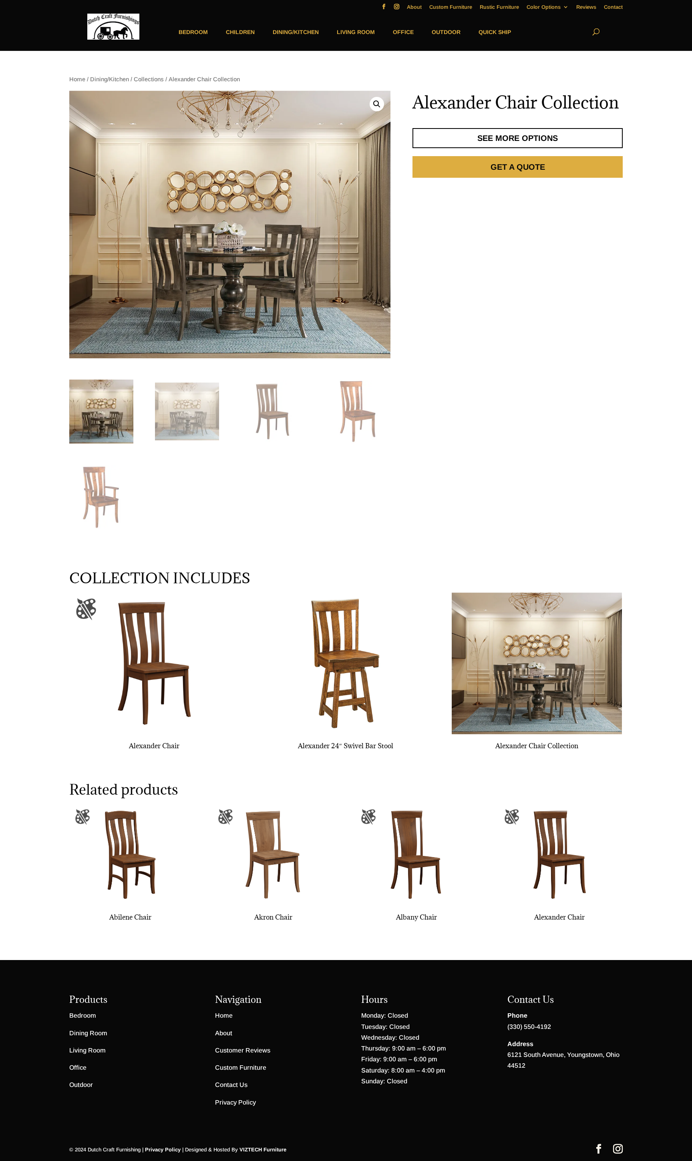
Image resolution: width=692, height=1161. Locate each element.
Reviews (586, 7)
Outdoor (446, 32)
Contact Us (231, 1084)
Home (77, 79)
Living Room (356, 32)
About (414, 7)
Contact (613, 7)
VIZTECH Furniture (262, 1150)
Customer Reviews (242, 1050)
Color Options (544, 7)
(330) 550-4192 (529, 1026)
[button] (377, 104)
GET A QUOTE (518, 167)
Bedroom (193, 32)
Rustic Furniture (499, 7)
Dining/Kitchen (296, 32)
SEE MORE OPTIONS (517, 138)
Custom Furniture (450, 7)
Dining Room (88, 1033)
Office (403, 32)
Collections (149, 79)
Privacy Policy (235, 1102)
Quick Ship (495, 32)
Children (240, 32)
